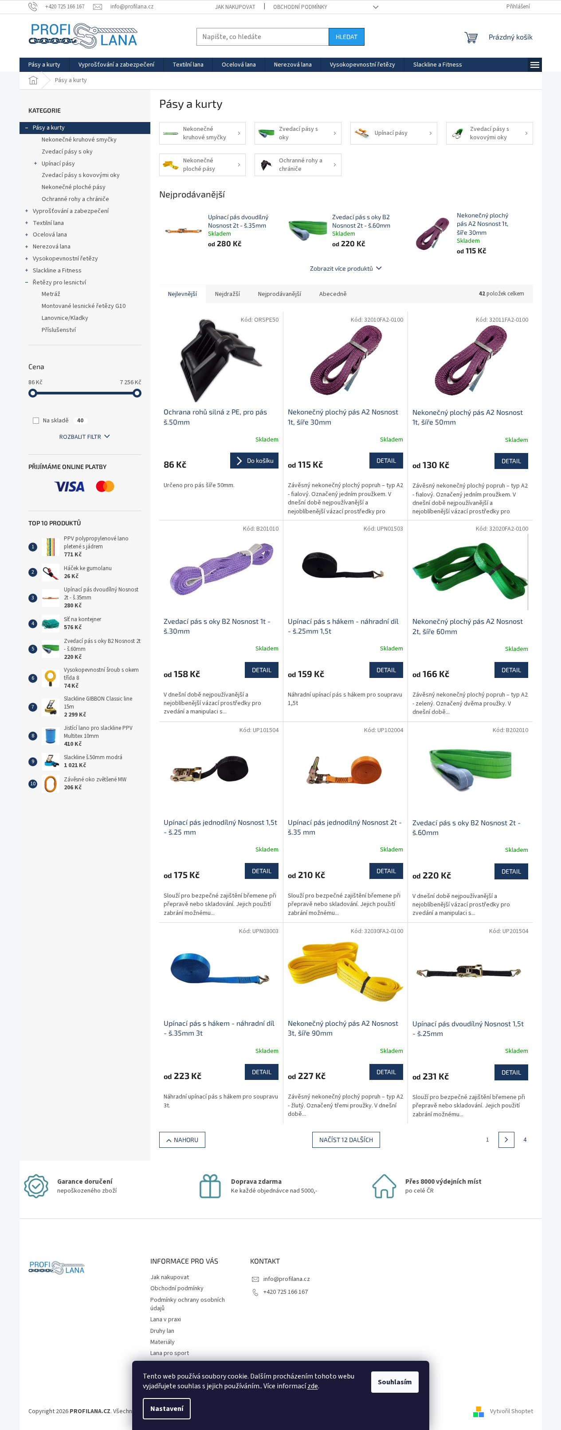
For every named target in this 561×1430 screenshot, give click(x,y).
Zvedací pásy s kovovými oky (81, 175)
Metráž (51, 294)
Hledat (346, 36)
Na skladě (63, 420)
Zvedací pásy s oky (67, 151)
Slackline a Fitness (57, 270)
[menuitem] (44, 65)
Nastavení (166, 1409)
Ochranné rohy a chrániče (75, 199)
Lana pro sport (169, 1353)
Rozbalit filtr (80, 437)
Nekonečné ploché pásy (74, 187)
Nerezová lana (52, 246)
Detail (386, 460)
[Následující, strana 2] (506, 1140)
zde (312, 1386)
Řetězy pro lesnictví (59, 282)
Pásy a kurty (49, 127)
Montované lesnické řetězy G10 (84, 306)
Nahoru (186, 1139)
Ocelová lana (50, 234)
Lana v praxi (165, 1319)
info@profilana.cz (286, 1279)
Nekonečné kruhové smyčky (79, 139)
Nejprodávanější (279, 294)
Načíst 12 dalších (346, 1139)
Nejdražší (227, 294)
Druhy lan (162, 1331)
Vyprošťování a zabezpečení (71, 211)
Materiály (162, 1342)
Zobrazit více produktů (341, 268)
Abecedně (333, 294)
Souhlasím (395, 1382)
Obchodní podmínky (300, 7)
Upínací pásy (58, 163)
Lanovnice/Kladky (65, 318)
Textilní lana (48, 223)
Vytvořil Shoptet (511, 1411)
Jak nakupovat (235, 7)
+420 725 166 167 (285, 1292)
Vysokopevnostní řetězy (65, 258)
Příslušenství (59, 330)
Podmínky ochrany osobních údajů (187, 1304)
